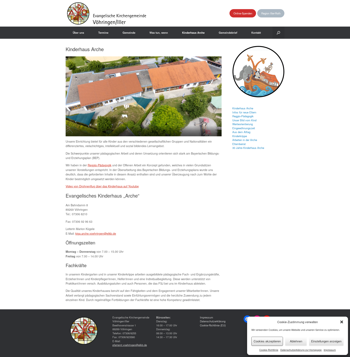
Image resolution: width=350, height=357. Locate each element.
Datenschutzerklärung (212, 321)
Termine (103, 32)
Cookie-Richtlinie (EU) (213, 325)
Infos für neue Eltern (244, 112)
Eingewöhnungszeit (243, 128)
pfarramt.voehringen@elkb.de (129, 345)
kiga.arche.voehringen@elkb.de (95, 233)
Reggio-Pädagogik (99, 165)
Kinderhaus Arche (193, 32)
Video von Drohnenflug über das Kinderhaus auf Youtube (102, 186)
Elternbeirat (239, 144)
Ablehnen (296, 341)
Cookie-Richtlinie (268, 350)
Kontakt (256, 32)
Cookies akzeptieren (267, 341)
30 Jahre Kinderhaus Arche (248, 148)
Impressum (330, 350)
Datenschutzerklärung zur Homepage (301, 350)
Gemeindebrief (228, 32)
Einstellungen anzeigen (326, 341)
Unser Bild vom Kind (244, 120)
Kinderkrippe (239, 136)
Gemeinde (129, 32)
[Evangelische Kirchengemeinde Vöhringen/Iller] (107, 13)
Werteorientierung (242, 124)
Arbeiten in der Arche (244, 140)
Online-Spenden (243, 13)
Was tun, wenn (158, 32)
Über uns (78, 32)
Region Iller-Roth (271, 13)
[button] (342, 322)
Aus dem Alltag (241, 132)
